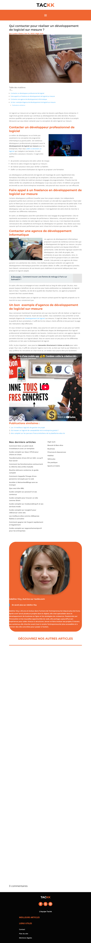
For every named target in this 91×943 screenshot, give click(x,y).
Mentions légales (25, 938)
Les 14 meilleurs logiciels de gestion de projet (28, 427)
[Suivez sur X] (45, 904)
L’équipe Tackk (45, 911)
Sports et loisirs (53, 466)
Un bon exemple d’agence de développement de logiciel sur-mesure (33, 102)
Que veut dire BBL (16, 488)
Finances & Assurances (56, 452)
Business (51, 449)
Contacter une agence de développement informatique (29, 99)
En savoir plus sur (19, 605)
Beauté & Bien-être (55, 445)
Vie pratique (52, 462)
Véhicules (51, 459)
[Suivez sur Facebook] (41, 904)
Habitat (50, 456)
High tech (40, 34)
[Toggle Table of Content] (10, 90)
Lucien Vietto (17, 34)
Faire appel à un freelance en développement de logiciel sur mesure (33, 96)
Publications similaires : (19, 105)
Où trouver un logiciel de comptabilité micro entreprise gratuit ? (35, 430)
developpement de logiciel (35, 318)
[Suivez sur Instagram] (50, 904)
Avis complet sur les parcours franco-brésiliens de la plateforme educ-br (38, 433)
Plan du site (23, 934)
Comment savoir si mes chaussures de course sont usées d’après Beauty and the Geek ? (45, 782)
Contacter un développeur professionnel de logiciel (27, 93)
